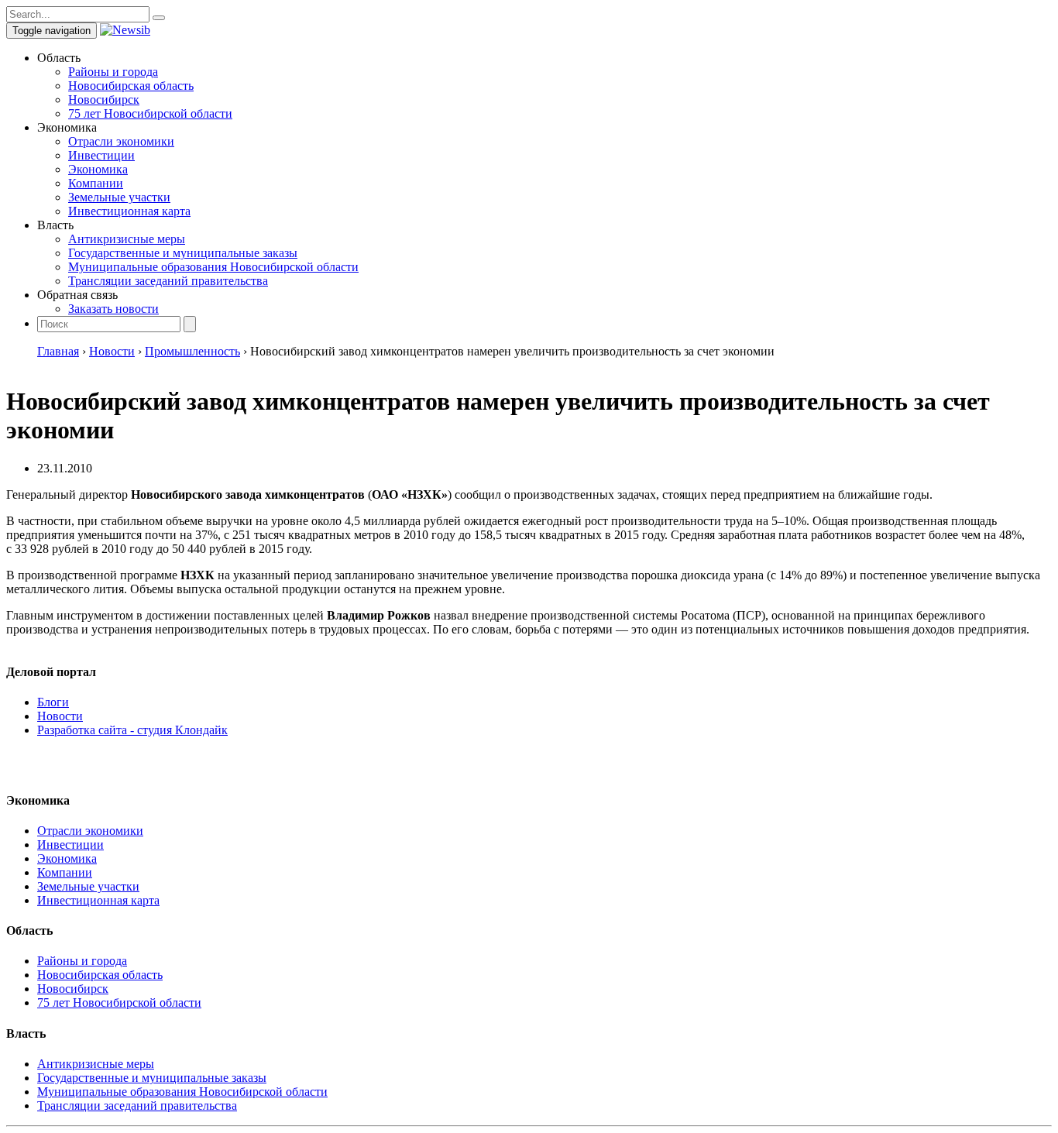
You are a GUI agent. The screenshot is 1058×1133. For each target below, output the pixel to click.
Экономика (98, 169)
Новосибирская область (131, 85)
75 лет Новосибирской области (150, 113)
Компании (95, 183)
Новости (60, 716)
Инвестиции (101, 155)
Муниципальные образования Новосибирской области (213, 266)
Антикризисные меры (126, 238)
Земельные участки (119, 197)
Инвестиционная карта (129, 211)
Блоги (53, 702)
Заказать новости (113, 308)
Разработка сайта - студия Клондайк (132, 729)
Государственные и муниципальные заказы (182, 252)
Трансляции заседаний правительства (168, 280)
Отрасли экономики (121, 141)
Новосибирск (103, 99)
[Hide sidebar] (159, 17)
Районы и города (113, 71)
